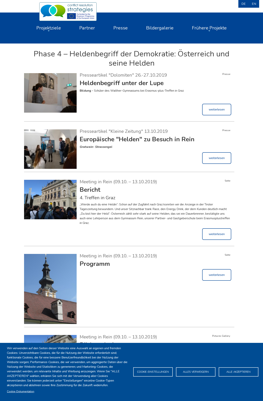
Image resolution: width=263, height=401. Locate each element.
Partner (87, 28)
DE (243, 4)
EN (254, 4)
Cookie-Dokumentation (20, 391)
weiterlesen (217, 109)
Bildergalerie (159, 28)
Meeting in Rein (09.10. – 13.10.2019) (118, 182)
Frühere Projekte (209, 28)
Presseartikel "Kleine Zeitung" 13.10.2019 (124, 131)
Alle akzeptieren (238, 372)
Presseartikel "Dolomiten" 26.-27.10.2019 (123, 75)
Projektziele (48, 28)
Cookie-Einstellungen (153, 372)
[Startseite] (68, 11)
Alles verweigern (196, 372)
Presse (120, 28)
